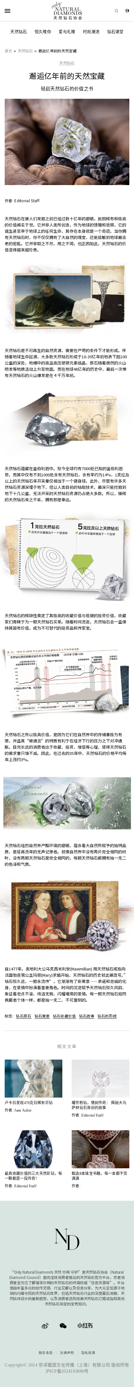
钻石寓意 (42, 1015)
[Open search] (107, 10)
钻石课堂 (115, 31)
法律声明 (67, 1353)
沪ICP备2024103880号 (67, 1371)
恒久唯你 (43, 31)
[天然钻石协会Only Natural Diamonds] (67, 10)
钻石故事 (86, 1015)
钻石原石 (23, 1015)
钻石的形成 (107, 1015)
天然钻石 (18, 31)
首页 (8, 50)
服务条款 (46, 1353)
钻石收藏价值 (64, 1015)
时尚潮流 (91, 31)
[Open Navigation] (15, 10)
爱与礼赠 (67, 31)
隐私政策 (88, 1353)
